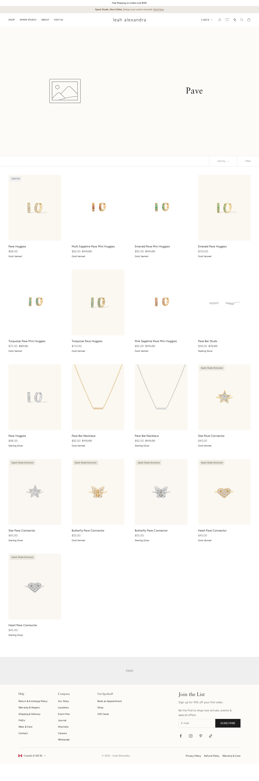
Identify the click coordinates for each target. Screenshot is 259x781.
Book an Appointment (109, 701)
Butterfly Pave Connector (88, 530)
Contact (23, 733)
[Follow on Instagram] (191, 736)
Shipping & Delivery (29, 714)
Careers (62, 733)
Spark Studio (28, 19)
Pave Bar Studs (207, 341)
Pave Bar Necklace (84, 435)
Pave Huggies (17, 246)
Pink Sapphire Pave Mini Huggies (156, 341)
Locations (63, 707)
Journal (62, 720)
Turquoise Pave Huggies (87, 341)
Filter (248, 161)
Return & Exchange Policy (32, 701)
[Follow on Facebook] (180, 736)
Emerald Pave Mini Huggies (152, 246)
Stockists (63, 726)
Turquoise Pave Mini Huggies (26, 341)
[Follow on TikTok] (210, 736)
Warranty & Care (231, 755)
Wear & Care (25, 726)
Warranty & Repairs (29, 707)
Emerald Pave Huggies (212, 246)
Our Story (63, 701)
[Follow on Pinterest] (201, 736)
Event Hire (64, 714)
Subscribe (227, 723)
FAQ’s (21, 720)
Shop (11, 19)
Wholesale (64, 739)
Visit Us (58, 19)
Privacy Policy (193, 755)
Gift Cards (103, 714)
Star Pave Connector (211, 435)
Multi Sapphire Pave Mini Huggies (93, 246)
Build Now (158, 9)
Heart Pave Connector (212, 530)
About (45, 19)
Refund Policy (212, 755)
